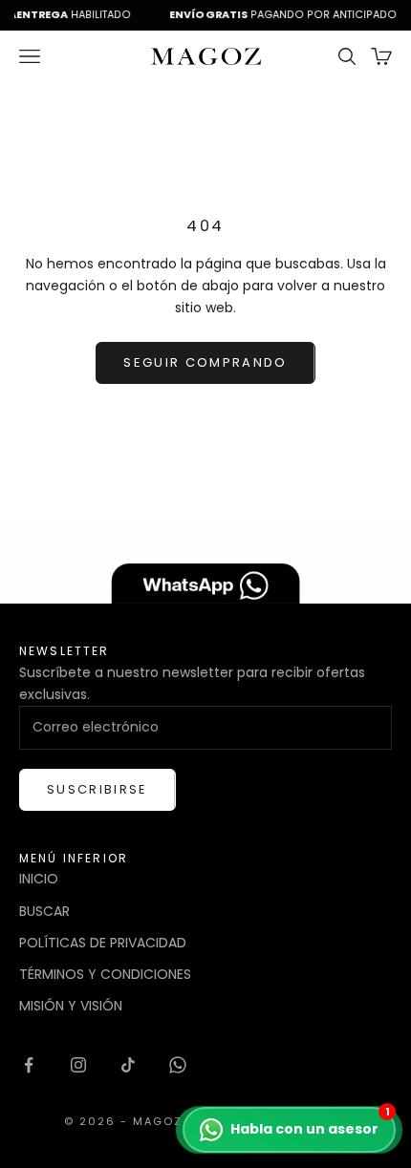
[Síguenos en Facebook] (28, 1064)
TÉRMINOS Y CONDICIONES (105, 974)
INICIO (38, 878)
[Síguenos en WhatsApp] (177, 1064)
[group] (205, 561)
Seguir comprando (205, 362)
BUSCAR (44, 911)
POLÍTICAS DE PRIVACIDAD (102, 942)
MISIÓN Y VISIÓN (70, 1005)
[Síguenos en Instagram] (78, 1064)
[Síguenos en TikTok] (128, 1064)
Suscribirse (97, 789)
